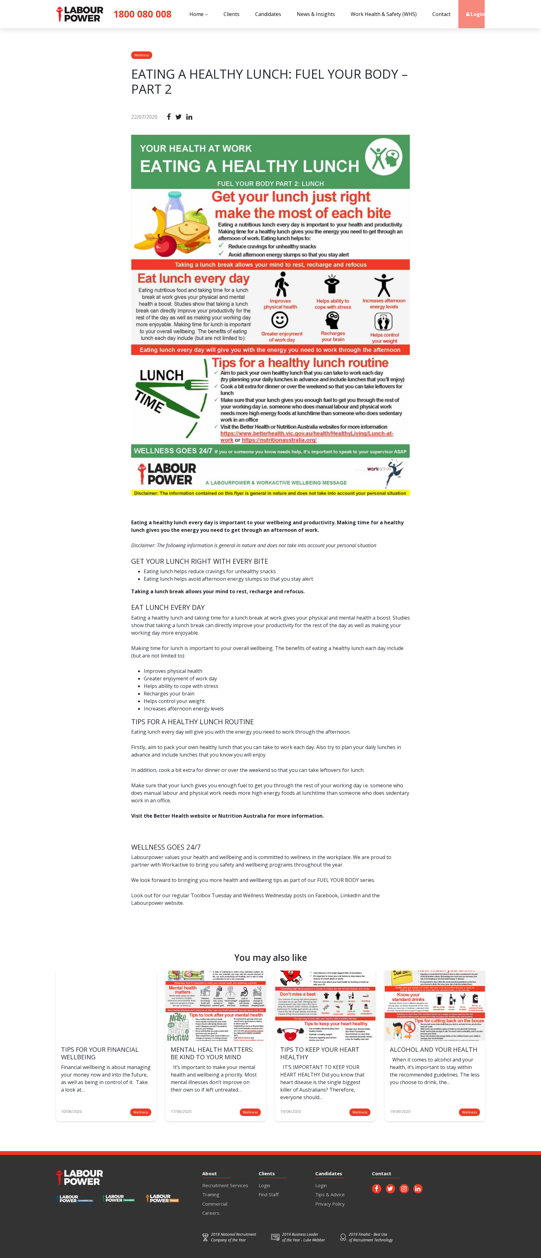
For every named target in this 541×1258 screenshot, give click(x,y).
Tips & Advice (330, 1194)
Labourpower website (157, 902)
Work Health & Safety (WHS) (384, 14)
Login (477, 14)
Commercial (214, 1204)
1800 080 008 (142, 14)
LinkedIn (350, 895)
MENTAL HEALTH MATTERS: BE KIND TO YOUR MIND (212, 1053)
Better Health (172, 815)
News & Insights (316, 14)
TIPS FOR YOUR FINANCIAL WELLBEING (100, 1053)
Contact (441, 14)
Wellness (141, 55)
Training (210, 1194)
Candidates (268, 14)
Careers (210, 1213)
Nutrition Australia (242, 815)
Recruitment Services (225, 1185)
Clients (232, 14)
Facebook (326, 895)
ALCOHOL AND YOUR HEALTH (433, 1049)
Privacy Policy (330, 1204)
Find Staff (269, 1194)
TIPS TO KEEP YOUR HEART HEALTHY (319, 1053)
